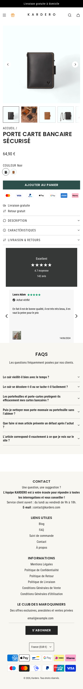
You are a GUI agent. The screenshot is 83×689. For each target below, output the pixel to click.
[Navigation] (4, 15)
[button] (8, 64)
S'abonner (41, 630)
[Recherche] (69, 15)
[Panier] (78, 15)
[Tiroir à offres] (12, 15)
